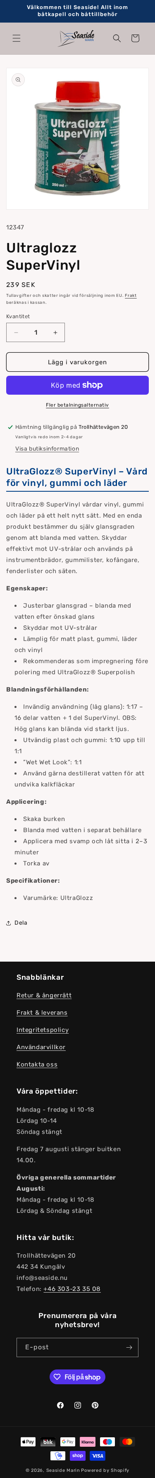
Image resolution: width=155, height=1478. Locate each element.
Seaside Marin (63, 1470)
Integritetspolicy (43, 1030)
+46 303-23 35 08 (72, 1289)
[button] (16, 38)
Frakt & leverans (42, 1012)
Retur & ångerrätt (44, 995)
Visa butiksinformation (47, 448)
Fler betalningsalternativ (77, 405)
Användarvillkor (41, 1047)
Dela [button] (20, 922)
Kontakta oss (37, 1064)
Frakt (131, 295)
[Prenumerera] (129, 1347)
